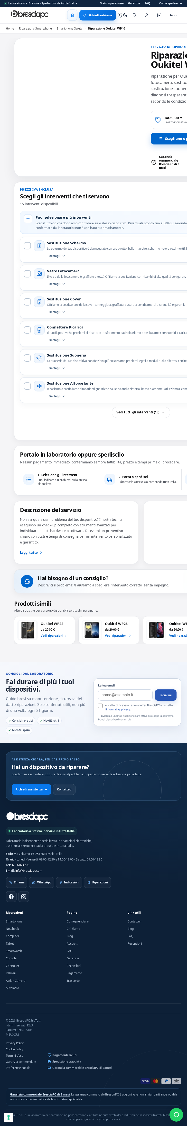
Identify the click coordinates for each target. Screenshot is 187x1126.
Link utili (134, 913)
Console (11, 958)
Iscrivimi (166, 695)
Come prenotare (78, 921)
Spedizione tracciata (66, 1061)
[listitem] (168, 162)
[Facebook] (11, 896)
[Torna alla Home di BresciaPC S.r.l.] (27, 817)
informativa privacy (118, 709)
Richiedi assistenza (31, 789)
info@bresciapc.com (28, 871)
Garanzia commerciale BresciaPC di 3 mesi (82, 1068)
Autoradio (12, 988)
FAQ (147, 3)
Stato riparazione (112, 3)
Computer (12, 936)
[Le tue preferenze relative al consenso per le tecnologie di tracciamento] (8, 1117)
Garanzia (134, 3)
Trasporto (73, 981)
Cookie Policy (14, 1049)
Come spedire (170, 3)
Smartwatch (14, 951)
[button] (135, 72)
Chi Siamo (73, 929)
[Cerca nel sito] (134, 15)
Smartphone (14, 921)
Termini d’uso (14, 1056)
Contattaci (64, 789)
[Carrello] (159, 15)
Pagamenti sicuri (64, 1055)
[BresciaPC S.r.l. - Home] (30, 15)
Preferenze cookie (18, 1068)
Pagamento (74, 973)
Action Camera (16, 981)
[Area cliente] (146, 15)
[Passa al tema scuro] (122, 15)
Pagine (72, 913)
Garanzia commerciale (21, 1062)
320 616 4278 (20, 865)
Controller (12, 966)
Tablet (10, 944)
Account (72, 944)
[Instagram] (23, 896)
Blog (70, 936)
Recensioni (74, 966)
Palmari (11, 973)
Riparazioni (14, 913)
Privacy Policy (15, 1043)
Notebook (12, 929)
